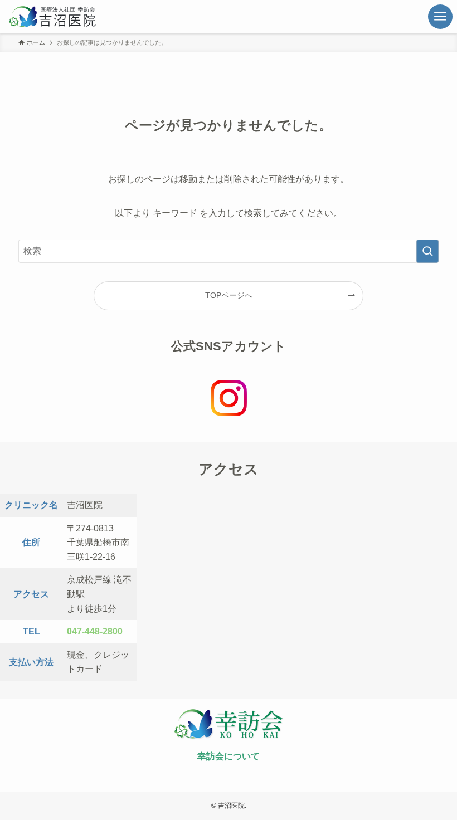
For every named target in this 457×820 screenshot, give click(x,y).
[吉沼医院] (70, 16)
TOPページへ (228, 295)
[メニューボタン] (440, 16)
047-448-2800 (95, 631)
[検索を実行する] (427, 251)
